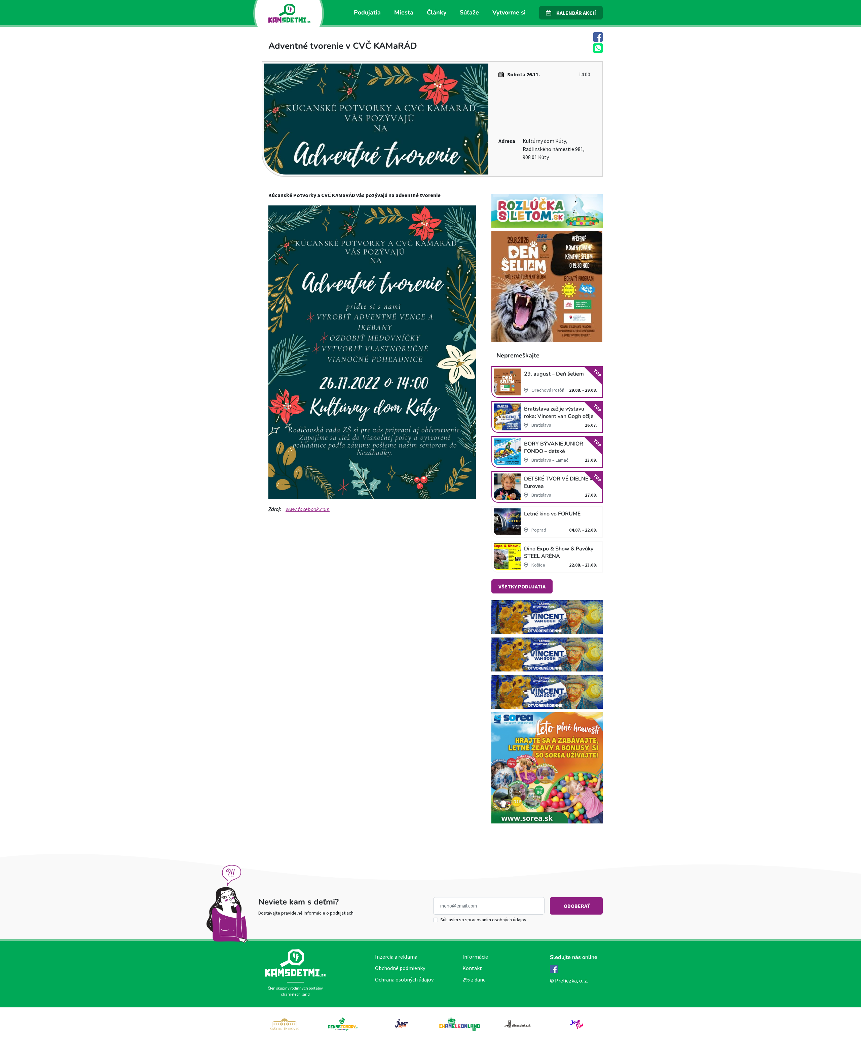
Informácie (475, 956)
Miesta (403, 12)
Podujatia (367, 12)
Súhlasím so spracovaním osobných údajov (483, 920)
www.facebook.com (308, 509)
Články (436, 12)
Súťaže (469, 12)
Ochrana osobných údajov (404, 979)
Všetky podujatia (522, 586)
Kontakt (472, 968)
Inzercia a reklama (396, 956)
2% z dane (474, 979)
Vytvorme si (509, 12)
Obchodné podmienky (400, 968)
